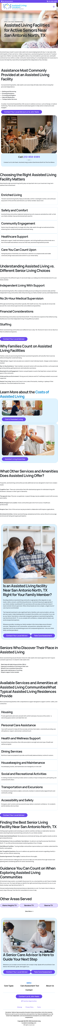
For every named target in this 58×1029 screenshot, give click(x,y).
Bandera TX (29, 905)
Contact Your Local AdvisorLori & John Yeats (21, 112)
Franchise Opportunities (30, 1001)
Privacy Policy (29, 1007)
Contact (29, 990)
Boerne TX (48, 905)
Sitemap (19, 1007)
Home (5, 21)
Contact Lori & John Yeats (29, 996)
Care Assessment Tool (29, 986)
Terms (39, 1007)
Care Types (11, 21)
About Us (50, 986)
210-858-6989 (52, 1)
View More (28, 911)
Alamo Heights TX (9, 905)
